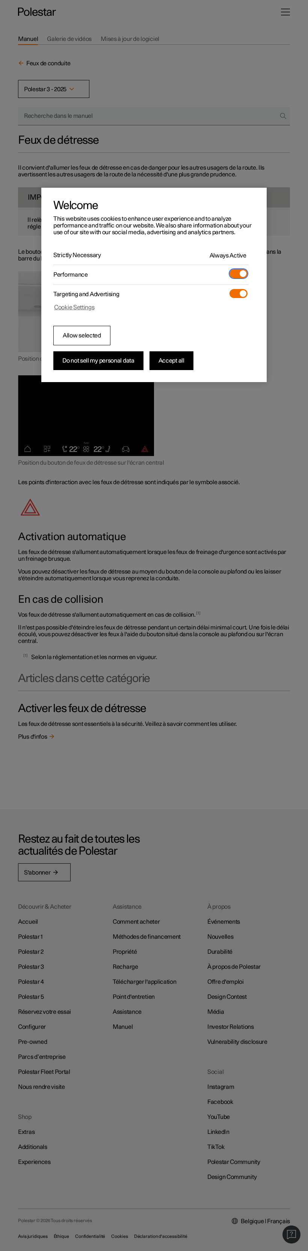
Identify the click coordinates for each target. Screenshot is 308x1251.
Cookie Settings (74, 307)
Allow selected (82, 336)
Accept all (171, 361)
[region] (154, 285)
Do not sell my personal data (98, 361)
